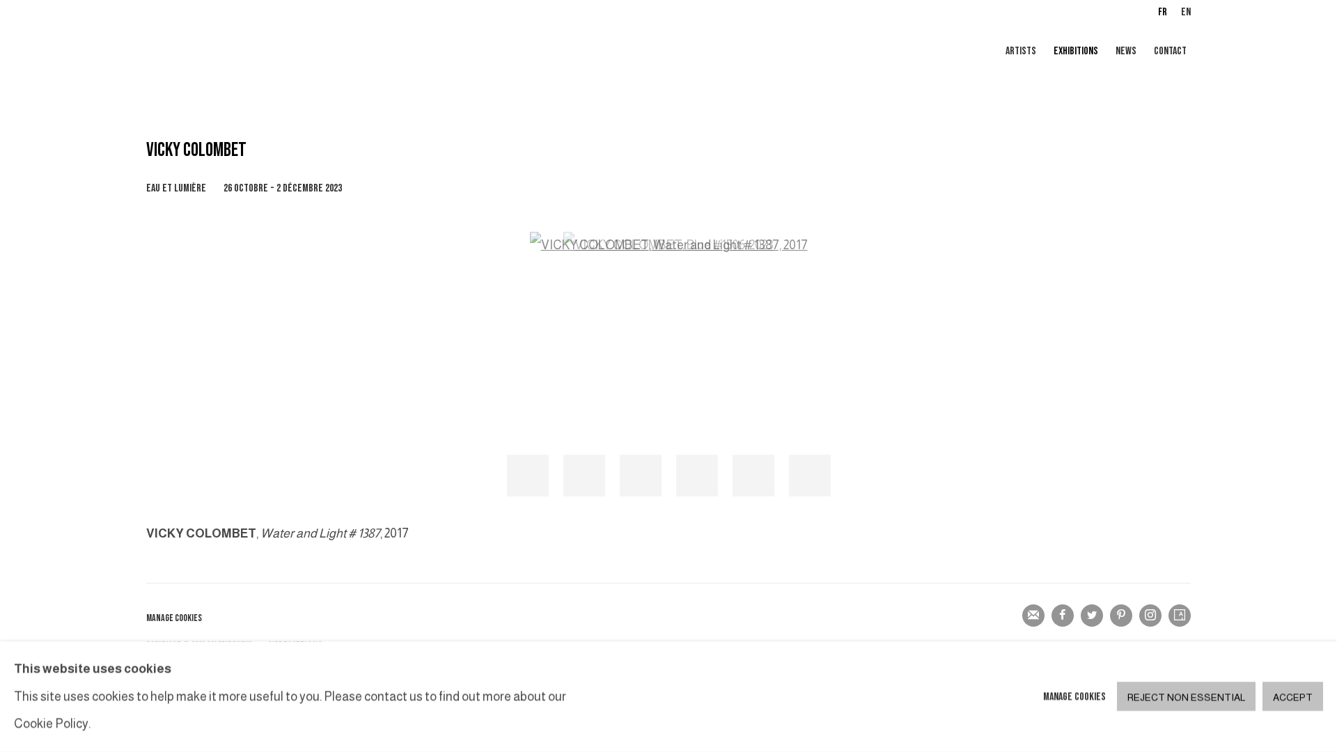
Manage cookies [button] (174, 618)
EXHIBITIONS (1076, 51)
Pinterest (1121, 615)
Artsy (1179, 615)
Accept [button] (1293, 697)
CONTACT (1170, 51)
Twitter (1092, 615)
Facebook (1062, 615)
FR (1162, 12)
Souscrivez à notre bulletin (1033, 615)
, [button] (528, 475)
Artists (1021, 51)
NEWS (1126, 51)
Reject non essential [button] (1186, 697)
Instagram (1150, 615)
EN (1186, 12)
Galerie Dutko (313, 52)
